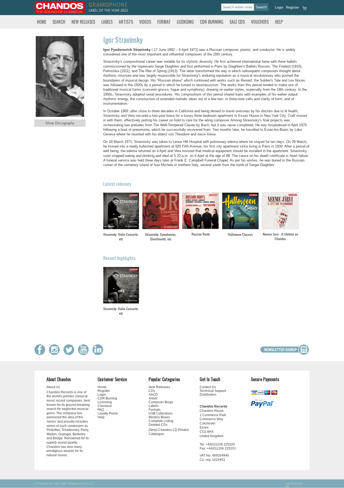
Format (164, 22)
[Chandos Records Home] (60, 13)
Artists (126, 22)
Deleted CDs (158, 425)
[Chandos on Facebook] (41, 354)
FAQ (101, 410)
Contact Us (208, 387)
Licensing (185, 22)
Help (279, 22)
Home (41, 22)
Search (58, 22)
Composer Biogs (161, 402)
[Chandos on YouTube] (84, 354)
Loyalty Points (108, 413)
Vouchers (260, 22)
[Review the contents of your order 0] (304, 10)
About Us (53, 387)
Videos (145, 22)
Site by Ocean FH (294, 485)
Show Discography (59, 123)
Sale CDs (237, 22)
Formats (154, 410)
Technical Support (213, 391)
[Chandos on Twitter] (70, 354)
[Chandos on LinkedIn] (99, 354)
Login (279, 7)
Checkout (105, 406)
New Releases (83, 22)
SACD (153, 394)
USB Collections (161, 413)
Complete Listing (161, 421)
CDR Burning (211, 22)
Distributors (208, 394)
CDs (152, 391)
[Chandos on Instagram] (55, 354)
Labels (107, 22)
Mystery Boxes (159, 417)
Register (292, 7)
